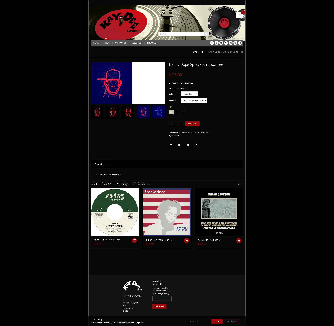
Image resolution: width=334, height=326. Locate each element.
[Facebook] (212, 43)
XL (183, 112)
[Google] (226, 43)
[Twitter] (221, 43)
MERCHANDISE (203, 133)
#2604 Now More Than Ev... (159, 239)
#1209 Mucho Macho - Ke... (107, 239)
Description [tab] (101, 164)
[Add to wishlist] (93, 192)
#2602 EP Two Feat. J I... (210, 239)
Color (171, 94)
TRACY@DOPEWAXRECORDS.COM (137, 296)
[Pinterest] (235, 43)
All (202, 51)
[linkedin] (217, 43)
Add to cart (192, 124)
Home (194, 51)
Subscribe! (159, 306)
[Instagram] (231, 43)
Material (172, 100)
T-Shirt (177, 135)
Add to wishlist (177, 88)
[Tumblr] (240, 43)
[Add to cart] (134, 240)
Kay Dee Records (189, 133)
